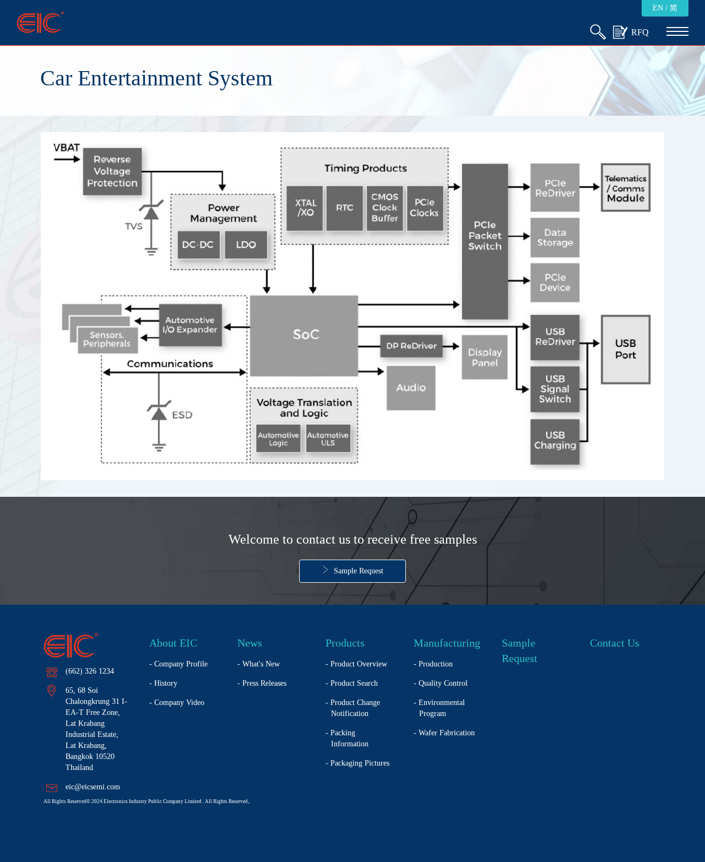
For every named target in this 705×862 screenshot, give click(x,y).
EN (658, 8)
